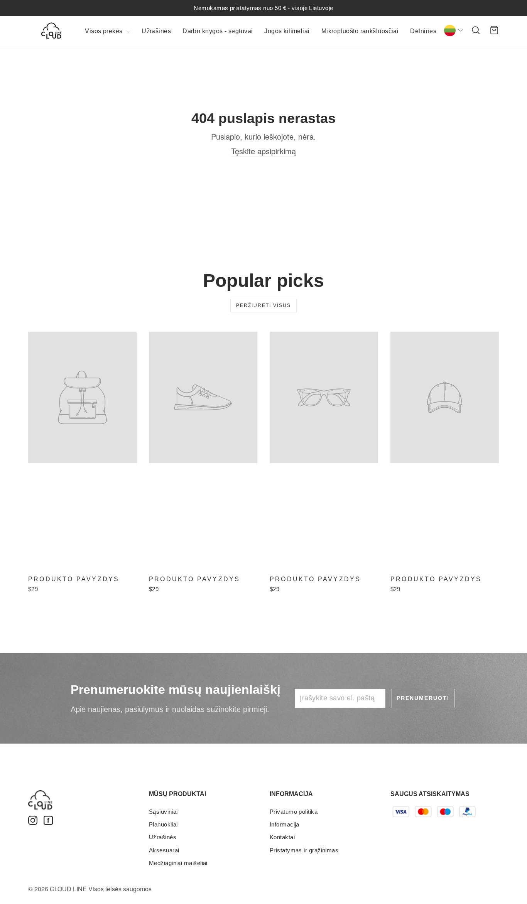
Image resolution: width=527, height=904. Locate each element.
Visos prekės (104, 31)
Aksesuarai (164, 850)
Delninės (423, 31)
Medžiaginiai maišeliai (178, 863)
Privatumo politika (294, 811)
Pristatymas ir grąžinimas (304, 850)
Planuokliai (163, 824)
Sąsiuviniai (163, 811)
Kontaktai (282, 837)
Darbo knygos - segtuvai (217, 31)
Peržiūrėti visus (263, 305)
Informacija (284, 824)
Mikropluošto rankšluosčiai (360, 31)
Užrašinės (156, 31)
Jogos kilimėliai (286, 31)
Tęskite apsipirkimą (263, 151)
